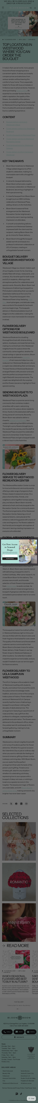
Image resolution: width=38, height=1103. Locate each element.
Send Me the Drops (10, 558)
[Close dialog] (36, 540)
